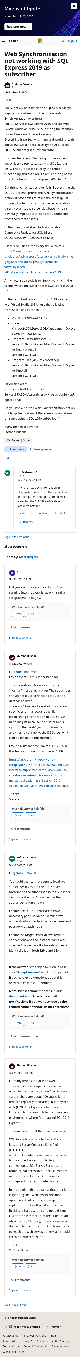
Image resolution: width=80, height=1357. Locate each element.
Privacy (25, 1341)
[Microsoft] (40, 40)
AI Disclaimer (11, 1335)
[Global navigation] (3, 40)
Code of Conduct (34, 1346)
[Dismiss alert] (74, 6)
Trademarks (59, 1346)
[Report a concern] (7, 458)
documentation (20, 996)
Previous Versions (35, 1335)
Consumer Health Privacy (52, 1341)
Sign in (72, 41)
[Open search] (63, 40)
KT (18, 571)
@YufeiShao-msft (25, 672)
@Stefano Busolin (25, 873)
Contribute (9, 1341)
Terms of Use (11, 1346)
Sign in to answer (15, 1304)
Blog (53, 1335)
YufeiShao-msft (28, 472)
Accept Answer (28, 972)
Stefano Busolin (22, 84)
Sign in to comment (16, 537)
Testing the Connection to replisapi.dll (42, 513)
